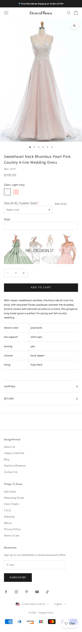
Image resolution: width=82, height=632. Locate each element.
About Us (9, 446)
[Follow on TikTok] (47, 592)
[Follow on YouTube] (37, 592)
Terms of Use (11, 535)
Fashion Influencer (14, 465)
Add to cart (41, 287)
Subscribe (18, 577)
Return (8, 522)
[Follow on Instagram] (16, 592)
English (58, 603)
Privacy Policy (12, 529)
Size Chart (61, 203)
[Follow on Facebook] (6, 592)
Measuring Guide (14, 497)
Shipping (9, 516)
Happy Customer (14, 453)
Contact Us (10, 472)
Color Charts (11, 503)
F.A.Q (7, 510)
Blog (7, 459)
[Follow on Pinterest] (27, 592)
